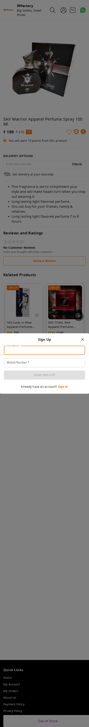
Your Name (13, 346)
